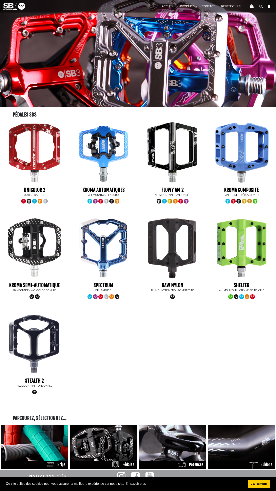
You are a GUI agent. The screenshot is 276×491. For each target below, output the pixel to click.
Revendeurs (230, 6)
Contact (208, 6)
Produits (187, 6)
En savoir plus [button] (135, 483)
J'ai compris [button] (259, 483)
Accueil (168, 6)
